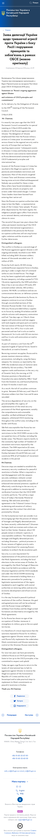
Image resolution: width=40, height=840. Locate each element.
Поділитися (21, 696)
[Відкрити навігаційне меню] (3, 3)
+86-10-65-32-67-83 (20, 756)
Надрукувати (21, 706)
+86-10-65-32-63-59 (20, 759)
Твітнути (20, 701)
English (22, 791)
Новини (8, 30)
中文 (22, 794)
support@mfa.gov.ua (25, 820)
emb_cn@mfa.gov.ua (11, 771)
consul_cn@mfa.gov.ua (28, 771)
